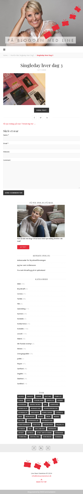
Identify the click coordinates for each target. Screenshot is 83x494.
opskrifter (47, 421)
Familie (19, 299)
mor (48, 417)
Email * (5, 143)
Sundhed (20, 383)
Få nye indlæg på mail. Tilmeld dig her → (19, 124)
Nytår (21, 421)
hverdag (22, 404)
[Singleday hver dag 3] (41, 89)
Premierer (48, 425)
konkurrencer (51, 408)
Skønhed (20, 378)
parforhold (24, 425)
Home (5, 55)
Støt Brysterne (44, 433)
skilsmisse (40, 429)
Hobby (60, 400)
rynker (21, 429)
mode (40, 417)
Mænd (19, 339)
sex (30, 429)
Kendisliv (20, 319)
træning (22, 437)
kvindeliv (22, 412)
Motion (19, 349)
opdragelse (33, 421)
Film (18, 304)
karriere (54, 404)
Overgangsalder (23, 354)
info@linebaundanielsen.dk (41, 476)
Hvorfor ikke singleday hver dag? (22, 55)
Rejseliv (60, 425)
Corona (19, 294)
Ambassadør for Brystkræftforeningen (31, 260)
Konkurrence (22, 324)
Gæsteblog (21, 309)
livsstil (59, 412)
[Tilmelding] (41, 221)
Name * (6, 135)
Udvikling (34, 437)
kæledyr (35, 412)
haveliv (50, 400)
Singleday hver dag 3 (41, 65)
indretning (35, 404)
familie (58, 396)
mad (20, 417)
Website (6, 152)
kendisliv (22, 408)
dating (48, 396)
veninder (47, 437)
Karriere (20, 314)
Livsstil (19, 334)
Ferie (20, 400)
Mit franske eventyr (24, 344)
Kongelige (36, 408)
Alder (19, 284)
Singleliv (20, 373)
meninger (30, 417)
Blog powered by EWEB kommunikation (41, 492)
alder (21, 396)
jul (45, 404)
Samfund (20, 368)
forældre (38, 400)
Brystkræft (21, 289)
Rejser (19, 363)
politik (19, 359)
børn (39, 396)
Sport (21, 433)
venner (58, 437)
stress (31, 433)
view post (41, 110)
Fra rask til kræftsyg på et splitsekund (31, 270)
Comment (6, 160)
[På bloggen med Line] (41, 23)
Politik (36, 425)
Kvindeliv (20, 329)
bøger (30, 396)
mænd (56, 417)
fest (29, 400)
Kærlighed (47, 412)
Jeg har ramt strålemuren (26, 265)
